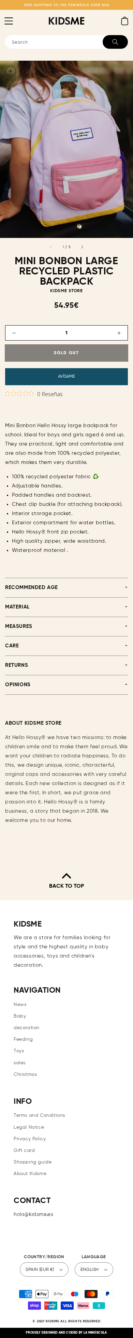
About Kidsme (30, 1173)
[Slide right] (81, 247)
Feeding (23, 1039)
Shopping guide (32, 1162)
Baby (20, 1016)
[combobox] (66, 42)
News (20, 1004)
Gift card (24, 1150)
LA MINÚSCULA (95, 1332)
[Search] (115, 42)
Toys (19, 1051)
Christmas (25, 1074)
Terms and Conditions (39, 1115)
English (89, 1269)
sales (20, 1063)
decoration (27, 1027)
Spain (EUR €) (40, 1269)
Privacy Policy (30, 1139)
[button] (8, 20)
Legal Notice (29, 1127)
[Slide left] (51, 247)
